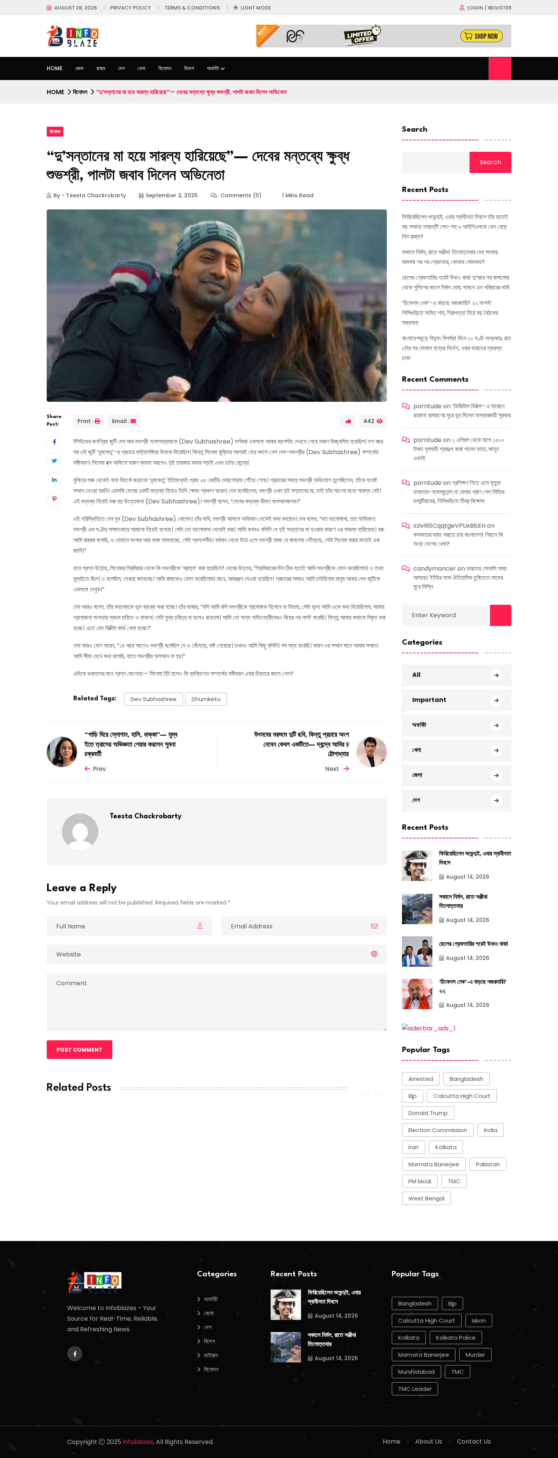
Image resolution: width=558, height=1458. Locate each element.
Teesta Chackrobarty (145, 816)
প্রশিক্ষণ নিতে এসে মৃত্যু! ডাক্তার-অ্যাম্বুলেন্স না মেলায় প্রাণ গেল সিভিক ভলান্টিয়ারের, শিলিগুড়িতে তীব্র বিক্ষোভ (458, 491)
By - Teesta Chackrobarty (90, 195)
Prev (99, 768)
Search (414, 130)
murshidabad (416, 1372)
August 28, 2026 (75, 7)
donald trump (428, 1113)
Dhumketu (206, 699)
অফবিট (213, 68)
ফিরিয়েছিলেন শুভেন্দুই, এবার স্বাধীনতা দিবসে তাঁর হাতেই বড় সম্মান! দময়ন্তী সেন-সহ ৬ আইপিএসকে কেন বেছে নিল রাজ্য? (455, 226)
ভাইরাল (211, 1355)
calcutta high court (461, 1096)
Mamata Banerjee (433, 1164)
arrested (420, 1079)
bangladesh (466, 1079)
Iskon (479, 1320)
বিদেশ (189, 68)
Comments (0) (240, 195)
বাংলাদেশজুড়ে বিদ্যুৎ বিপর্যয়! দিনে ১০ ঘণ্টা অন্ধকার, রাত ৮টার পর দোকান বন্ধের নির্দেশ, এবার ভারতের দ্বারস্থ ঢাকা (456, 348)
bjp (412, 1096)
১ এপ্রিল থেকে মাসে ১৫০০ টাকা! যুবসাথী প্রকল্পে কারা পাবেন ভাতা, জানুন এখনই (458, 449)
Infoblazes (138, 1442)
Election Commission (437, 1130)
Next (332, 768)
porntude (427, 406)
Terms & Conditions (192, 7)
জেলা (79, 68)
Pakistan (488, 1164)
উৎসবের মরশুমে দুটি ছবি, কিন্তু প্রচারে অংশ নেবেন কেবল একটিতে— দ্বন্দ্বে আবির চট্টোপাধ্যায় (301, 745)
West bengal (426, 1198)
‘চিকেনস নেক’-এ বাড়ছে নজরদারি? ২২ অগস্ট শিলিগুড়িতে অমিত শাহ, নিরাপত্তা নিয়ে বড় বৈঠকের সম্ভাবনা (450, 313)
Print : (85, 421)
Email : (120, 421)
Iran (413, 1147)
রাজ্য (100, 68)
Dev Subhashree (154, 699)
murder (475, 1355)
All (416, 674)
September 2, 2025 (172, 195)
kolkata (446, 1147)
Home (54, 68)
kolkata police (456, 1338)
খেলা (141, 68)
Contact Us (474, 1441)
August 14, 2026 (467, 877)
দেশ (121, 68)
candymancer (434, 568)
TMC (454, 1181)
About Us (428, 1441)
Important (429, 699)
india (490, 1130)
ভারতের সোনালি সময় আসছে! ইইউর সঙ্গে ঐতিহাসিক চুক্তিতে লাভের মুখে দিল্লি (459, 577)
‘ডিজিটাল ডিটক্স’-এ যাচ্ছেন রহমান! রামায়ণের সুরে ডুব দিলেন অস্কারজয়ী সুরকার (462, 411)
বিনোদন (164, 68)
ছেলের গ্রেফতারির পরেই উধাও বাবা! (473, 944)
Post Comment (79, 1050)
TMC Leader (415, 1389)
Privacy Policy (130, 7)
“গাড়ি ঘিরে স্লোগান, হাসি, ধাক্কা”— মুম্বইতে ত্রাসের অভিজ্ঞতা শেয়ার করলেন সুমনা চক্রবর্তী (131, 745)
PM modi (419, 1181)
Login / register (489, 7)
